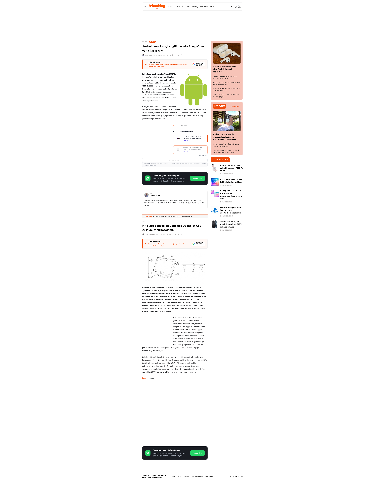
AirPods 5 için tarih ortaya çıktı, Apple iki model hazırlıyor (224, 69)
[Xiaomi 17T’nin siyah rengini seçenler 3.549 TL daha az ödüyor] (215, 224)
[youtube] (236, 476)
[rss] (242, 476)
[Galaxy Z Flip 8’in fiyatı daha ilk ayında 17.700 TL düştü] (215, 168)
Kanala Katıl (197, 178)
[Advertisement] (175, 397)
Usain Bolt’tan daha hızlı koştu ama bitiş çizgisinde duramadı (226, 89)
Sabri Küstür (149, 55)
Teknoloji (152, 41)
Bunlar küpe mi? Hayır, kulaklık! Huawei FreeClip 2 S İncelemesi (226, 145)
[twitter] (230, 476)
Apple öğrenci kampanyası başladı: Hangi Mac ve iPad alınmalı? (227, 83)
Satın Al (185, 140)
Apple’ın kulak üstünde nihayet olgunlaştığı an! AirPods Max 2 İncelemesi (224, 137)
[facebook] (227, 476)
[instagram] (233, 476)
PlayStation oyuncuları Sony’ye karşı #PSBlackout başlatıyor (230, 210)
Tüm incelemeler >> (236, 106)
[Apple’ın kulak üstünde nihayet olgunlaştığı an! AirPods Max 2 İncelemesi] (226, 120)
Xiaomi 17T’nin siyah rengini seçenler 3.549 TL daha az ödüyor (231, 224)
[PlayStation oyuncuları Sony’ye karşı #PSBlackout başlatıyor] (215, 210)
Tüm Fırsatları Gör (174, 160)
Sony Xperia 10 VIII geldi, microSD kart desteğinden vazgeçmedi (225, 77)
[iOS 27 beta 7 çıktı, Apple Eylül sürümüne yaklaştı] (215, 182)
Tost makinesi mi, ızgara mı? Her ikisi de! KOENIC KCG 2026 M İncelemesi (226, 151)
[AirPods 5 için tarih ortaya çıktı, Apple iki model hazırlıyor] (227, 53)
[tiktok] (239, 476)
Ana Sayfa (144, 41)
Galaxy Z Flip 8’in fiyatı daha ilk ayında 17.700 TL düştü (231, 168)
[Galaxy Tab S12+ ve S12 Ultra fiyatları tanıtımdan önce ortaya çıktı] (215, 193)
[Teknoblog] (157, 6)
